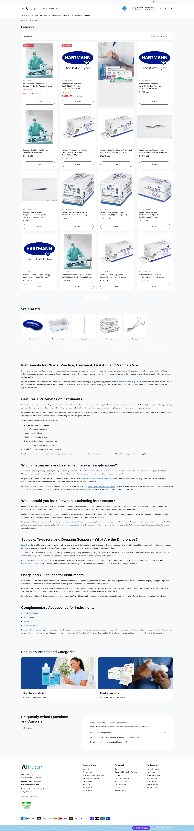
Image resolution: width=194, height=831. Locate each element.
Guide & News (88, 781)
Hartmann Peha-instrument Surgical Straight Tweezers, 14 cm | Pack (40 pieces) (72, 86)
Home (25, 20)
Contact (114, 2)
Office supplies (152, 787)
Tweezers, (25, 553)
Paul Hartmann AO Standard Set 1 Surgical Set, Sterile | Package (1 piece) (38, 85)
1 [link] (86, 298)
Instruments (33, 20)
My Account (145, 2)
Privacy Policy (88, 787)
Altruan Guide (76, 15)
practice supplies (74, 525)
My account (87, 772)
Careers (118, 769)
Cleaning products (153, 775)
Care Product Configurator (129, 2)
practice (128, 382)
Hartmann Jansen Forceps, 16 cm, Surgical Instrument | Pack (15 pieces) (153, 151)
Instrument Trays (58, 339)
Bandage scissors (28, 560)
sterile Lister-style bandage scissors (101, 486)
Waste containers (30, 625)
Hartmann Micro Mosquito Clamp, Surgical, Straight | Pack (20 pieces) (113, 213)
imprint (117, 775)
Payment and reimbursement (93, 775)
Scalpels (24, 545)
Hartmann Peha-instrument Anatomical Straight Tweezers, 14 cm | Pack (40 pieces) (150, 86)
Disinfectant (151, 772)
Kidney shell (33, 339)
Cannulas (27, 621)
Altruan (28, 828)
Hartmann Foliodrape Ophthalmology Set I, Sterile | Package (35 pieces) (36, 276)
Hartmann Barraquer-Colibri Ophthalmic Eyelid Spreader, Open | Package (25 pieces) (149, 214)
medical (121, 382)
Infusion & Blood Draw (32, 613)
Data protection (120, 784)
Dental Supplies (29, 617)
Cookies (118, 787)
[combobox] (84, 8)
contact (86, 769)
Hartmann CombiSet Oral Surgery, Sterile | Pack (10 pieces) (35, 151)
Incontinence (151, 781)
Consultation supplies (60, 15)
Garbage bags (152, 778)
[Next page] (107, 298)
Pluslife (24, 15)
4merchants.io (41, 828)
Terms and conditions (122, 778)
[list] (97, 348)
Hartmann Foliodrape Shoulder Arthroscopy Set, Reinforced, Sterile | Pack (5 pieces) (78, 276)
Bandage (135, 339)
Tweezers (109, 339)
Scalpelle (84, 339)
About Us (86, 784)
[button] (22, 8)
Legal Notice (87, 790)
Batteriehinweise (121, 790)
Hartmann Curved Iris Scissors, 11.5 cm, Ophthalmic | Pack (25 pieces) (152, 276)
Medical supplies (152, 784)
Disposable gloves (153, 769)
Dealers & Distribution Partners (126, 772)
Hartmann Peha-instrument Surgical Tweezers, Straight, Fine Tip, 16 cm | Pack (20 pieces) (35, 214)
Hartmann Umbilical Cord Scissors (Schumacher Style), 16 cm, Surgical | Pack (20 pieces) (74, 152)
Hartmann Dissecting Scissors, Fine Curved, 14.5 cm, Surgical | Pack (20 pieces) (116, 151)
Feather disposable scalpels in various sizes (97, 479)
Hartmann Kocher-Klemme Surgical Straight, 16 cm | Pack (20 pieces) (74, 213)
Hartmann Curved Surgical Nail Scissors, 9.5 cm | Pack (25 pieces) (113, 276)
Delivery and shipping (91, 778)
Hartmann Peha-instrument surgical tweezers (100, 471)
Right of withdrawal (122, 781)
